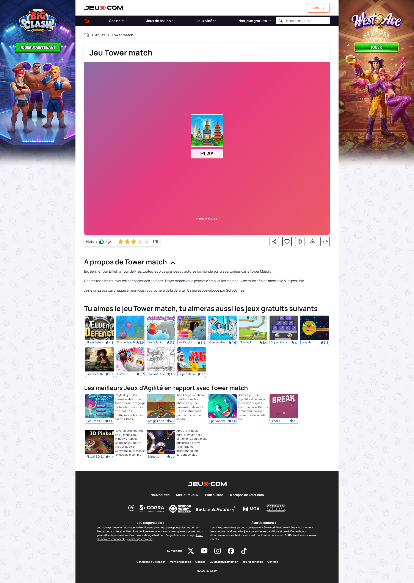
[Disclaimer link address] (152, 509)
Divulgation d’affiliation (224, 562)
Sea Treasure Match (95, 421)
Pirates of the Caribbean (95, 374)
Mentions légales (180, 562)
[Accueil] (86, 21)
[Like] (101, 241)
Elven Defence (95, 342)
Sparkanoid (217, 421)
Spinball (245, 342)
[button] (123, 20)
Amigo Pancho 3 (157, 421)
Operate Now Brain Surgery (218, 342)
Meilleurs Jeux (187, 495)
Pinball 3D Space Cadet (95, 457)
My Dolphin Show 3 (157, 342)
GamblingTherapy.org (139, 539)
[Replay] (325, 241)
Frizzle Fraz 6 (126, 342)
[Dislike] (108, 241)
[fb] (231, 551)
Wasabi (307, 342)
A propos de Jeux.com (247, 495)
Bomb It (122, 374)
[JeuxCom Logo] (103, 7)
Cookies (200, 562)
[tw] (191, 551)
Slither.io (153, 457)
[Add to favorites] (287, 241)
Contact (272, 562)
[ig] (217, 551)
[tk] (244, 551)
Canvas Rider (157, 374)
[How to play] (299, 241)
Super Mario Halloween (188, 374)
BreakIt (275, 421)
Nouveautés (160, 495)
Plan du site (214, 495)
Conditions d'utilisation (151, 562)
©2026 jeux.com (207, 571)
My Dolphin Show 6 (188, 342)
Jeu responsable (253, 562)
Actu (316, 7)
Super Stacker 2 (280, 342)
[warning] (312, 242)
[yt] (204, 550)
